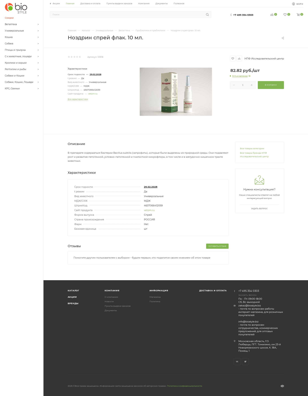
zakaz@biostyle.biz (249, 305)
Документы (111, 310)
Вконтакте (237, 361)
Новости (109, 301)
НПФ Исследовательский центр (264, 58)
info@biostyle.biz (248, 321)
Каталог (73, 290)
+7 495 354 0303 (243, 14)
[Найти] (207, 14)
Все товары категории (252, 148)
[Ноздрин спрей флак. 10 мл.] (176, 92)
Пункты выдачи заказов (118, 306)
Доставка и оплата (213, 290)
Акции (72, 297)
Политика (155, 301)
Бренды (73, 303)
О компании (111, 297)
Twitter (245, 361)
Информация (159, 290)
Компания (112, 290)
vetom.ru (93, 93)
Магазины (155, 297)
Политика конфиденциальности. (185, 386)
